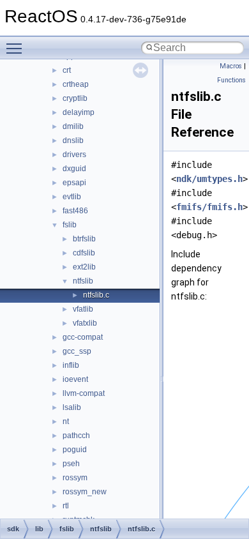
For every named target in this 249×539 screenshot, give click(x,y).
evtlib (72, 196)
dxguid (74, 168)
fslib (70, 224)
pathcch (76, 435)
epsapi (74, 182)
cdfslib (84, 252)
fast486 (75, 210)
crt (67, 70)
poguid (75, 449)
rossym (75, 477)
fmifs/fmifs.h (209, 207)
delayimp (78, 112)
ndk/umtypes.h (209, 179)
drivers (74, 154)
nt (66, 421)
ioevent (75, 379)
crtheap (76, 84)
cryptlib (75, 98)
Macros (231, 66)
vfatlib (83, 309)
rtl (66, 505)
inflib (71, 365)
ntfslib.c (96, 295)
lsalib (72, 407)
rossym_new (85, 491)
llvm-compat (84, 393)
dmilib (73, 126)
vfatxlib (85, 323)
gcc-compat (83, 337)
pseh (71, 463)
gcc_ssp (77, 351)
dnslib (73, 140)
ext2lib (84, 266)
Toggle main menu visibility (16, 47)
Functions (231, 80)
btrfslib (84, 238)
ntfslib (83, 281)
